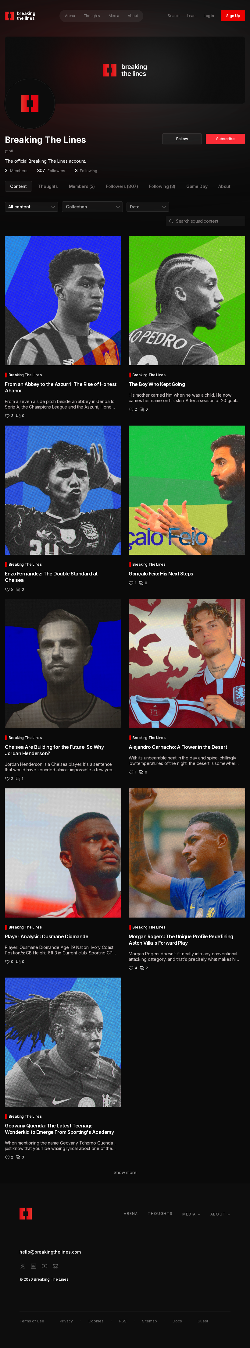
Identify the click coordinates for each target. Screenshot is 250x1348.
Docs (177, 1321)
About (133, 15)
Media (114, 15)
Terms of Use (32, 1321)
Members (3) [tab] (82, 186)
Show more (125, 1172)
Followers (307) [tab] (122, 186)
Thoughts (92, 15)
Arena (70, 15)
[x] (23, 1266)
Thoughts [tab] (48, 186)
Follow (182, 138)
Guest (203, 1321)
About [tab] (224, 186)
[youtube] (44, 1266)
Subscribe (225, 138)
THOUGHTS (160, 1213)
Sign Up (233, 15)
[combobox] (31, 207)
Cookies (96, 1321)
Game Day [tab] (196, 186)
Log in (209, 15)
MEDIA (189, 1214)
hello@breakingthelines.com (50, 1251)
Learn (191, 15)
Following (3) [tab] (162, 186)
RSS (123, 1321)
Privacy (66, 1321)
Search (174, 15)
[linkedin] (33, 1266)
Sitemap (149, 1321)
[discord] (55, 1266)
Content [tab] (18, 186)
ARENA (131, 1213)
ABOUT (218, 1214)
